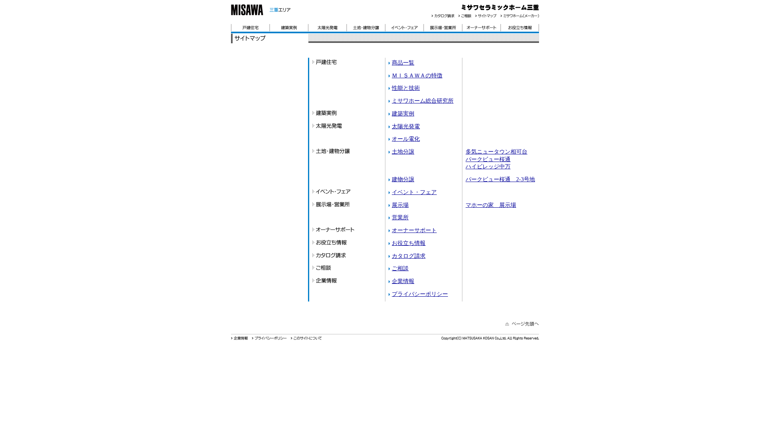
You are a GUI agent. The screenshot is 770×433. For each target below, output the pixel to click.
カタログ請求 (409, 256)
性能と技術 (406, 88)
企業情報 (403, 281)
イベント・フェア (414, 192)
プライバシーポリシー (420, 294)
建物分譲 (403, 179)
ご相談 (400, 268)
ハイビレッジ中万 (488, 166)
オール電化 (406, 139)
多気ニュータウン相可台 (496, 151)
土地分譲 (403, 151)
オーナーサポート (414, 230)
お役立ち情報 (409, 243)
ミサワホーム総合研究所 (423, 100)
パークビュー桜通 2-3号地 (500, 179)
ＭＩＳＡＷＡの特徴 (417, 75)
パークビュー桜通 (488, 159)
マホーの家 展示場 (491, 205)
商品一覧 (403, 62)
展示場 (400, 205)
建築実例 (403, 113)
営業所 (400, 217)
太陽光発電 (406, 126)
